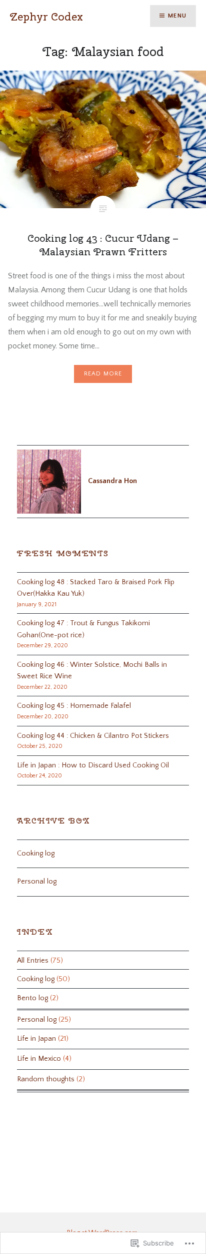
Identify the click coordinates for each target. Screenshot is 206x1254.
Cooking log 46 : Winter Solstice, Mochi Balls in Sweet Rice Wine (92, 670)
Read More (103, 373)
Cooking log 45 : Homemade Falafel (74, 706)
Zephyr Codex (46, 16)
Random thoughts (45, 1079)
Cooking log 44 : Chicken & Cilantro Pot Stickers (93, 736)
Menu (177, 16)
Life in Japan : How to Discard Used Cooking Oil (93, 765)
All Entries (32, 961)
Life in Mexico (39, 1059)
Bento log (32, 998)
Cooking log (35, 854)
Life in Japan (36, 1039)
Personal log (36, 882)
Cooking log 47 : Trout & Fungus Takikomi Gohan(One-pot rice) (83, 629)
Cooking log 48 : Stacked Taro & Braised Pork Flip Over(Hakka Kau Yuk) (95, 588)
